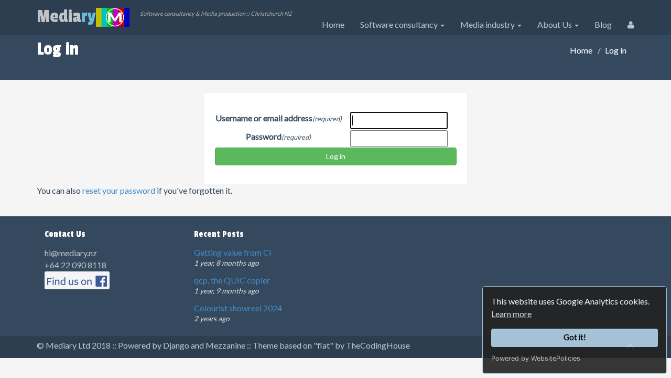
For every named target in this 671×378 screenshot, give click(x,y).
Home (333, 24)
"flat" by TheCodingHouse (361, 345)
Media (66, 16)
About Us (555, 24)
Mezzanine (225, 345)
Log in (335, 156)
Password (264, 136)
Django (176, 345)
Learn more (511, 314)
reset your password (118, 190)
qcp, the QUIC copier (232, 280)
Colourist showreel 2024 (238, 308)
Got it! (575, 337)
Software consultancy (399, 24)
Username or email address (263, 118)
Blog (603, 24)
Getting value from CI (233, 252)
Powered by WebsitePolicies (535, 358)
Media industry (488, 24)
